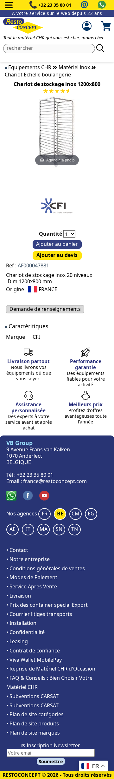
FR (45, 513)
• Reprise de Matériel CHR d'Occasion (50, 668)
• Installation (21, 622)
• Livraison (18, 595)
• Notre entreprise (28, 559)
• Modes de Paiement (31, 577)
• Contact (17, 550)
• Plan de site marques (33, 732)
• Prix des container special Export (47, 604)
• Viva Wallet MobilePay (34, 659)
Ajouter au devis (57, 255)
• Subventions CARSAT (32, 696)
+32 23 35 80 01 (54, 5)
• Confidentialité (25, 632)
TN (74, 529)
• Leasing (17, 641)
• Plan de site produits (32, 723)
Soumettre (51, 761)
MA (44, 529)
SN (59, 529)
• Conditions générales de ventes (45, 568)
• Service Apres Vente (31, 586)
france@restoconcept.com (55, 481)
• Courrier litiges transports (39, 614)
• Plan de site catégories (35, 714)
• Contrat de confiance (33, 650)
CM (75, 513)
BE (60, 513)
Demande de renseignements (45, 308)
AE (13, 529)
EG (91, 513)
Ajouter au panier (57, 243)
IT (28, 529)
